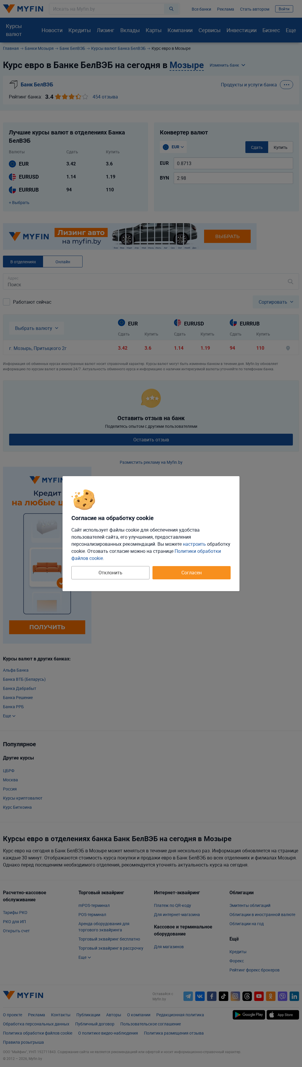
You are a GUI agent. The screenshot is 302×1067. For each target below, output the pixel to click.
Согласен (191, 572)
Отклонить (110, 572)
